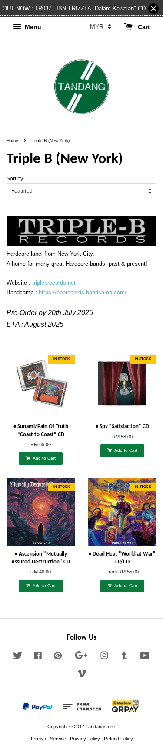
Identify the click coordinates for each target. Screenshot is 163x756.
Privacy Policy (85, 738)
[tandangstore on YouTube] (145, 657)
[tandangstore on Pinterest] (58, 657)
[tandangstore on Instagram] (104, 657)
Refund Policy (118, 738)
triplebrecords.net (54, 283)
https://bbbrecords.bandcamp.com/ (82, 292)
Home (12, 140)
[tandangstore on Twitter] (18, 657)
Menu (32, 26)
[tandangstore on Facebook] (38, 657)
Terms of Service (48, 738)
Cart (143, 26)
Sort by (15, 178)
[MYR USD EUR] (101, 26)
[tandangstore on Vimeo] (81, 675)
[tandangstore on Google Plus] (81, 657)
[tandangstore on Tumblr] (125, 657)
